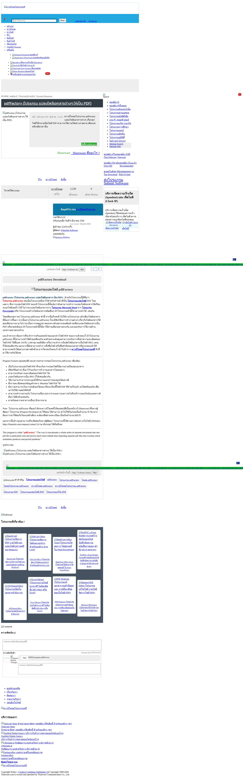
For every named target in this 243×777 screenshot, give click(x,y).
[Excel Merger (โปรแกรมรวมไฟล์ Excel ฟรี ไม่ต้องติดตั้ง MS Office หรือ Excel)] (40, 586)
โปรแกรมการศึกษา (119, 127)
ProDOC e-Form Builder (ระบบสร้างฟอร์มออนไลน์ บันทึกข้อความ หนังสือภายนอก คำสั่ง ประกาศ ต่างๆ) (89, 560)
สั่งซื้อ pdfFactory (89, 144)
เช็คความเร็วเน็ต (111, 228)
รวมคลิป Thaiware (14, 47)
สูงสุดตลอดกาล (126, 173)
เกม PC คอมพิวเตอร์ (119, 120)
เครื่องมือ (10, 50)
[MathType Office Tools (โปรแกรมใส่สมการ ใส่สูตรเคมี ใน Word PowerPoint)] (64, 544)
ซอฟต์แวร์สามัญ (112, 164)
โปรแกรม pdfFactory (69, 480)
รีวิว (8, 35)
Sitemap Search (116, 144)
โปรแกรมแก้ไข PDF (56, 492)
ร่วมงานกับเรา (14, 699)
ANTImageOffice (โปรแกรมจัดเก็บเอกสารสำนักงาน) (15, 611)
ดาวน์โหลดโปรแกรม (85, 209)
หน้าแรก (10, 26)
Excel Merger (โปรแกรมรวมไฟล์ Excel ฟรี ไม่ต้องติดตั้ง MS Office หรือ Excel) (40, 606)
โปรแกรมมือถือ (117, 134)
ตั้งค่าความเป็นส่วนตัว (12, 769)
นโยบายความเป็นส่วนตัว (37, 769)
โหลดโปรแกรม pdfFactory (16, 486)
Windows (66, 237)
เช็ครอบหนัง (11, 44)
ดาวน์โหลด (11, 29)
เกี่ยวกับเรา (12, 692)
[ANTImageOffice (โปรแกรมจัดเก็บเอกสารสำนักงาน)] (15, 589)
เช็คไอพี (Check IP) (27, 65)
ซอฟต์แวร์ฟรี (124, 155)
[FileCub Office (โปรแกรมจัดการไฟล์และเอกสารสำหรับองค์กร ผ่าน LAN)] (40, 543)
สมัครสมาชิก (80, 21)
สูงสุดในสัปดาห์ (111, 173)
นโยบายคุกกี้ (58, 769)
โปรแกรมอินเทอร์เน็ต (119, 109)
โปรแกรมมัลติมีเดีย (118, 116)
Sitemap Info (115, 146)
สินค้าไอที (11, 41)
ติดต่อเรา (11, 695)
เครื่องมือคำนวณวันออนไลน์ (24, 74)
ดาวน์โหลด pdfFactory (42, 486)
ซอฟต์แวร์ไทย (111, 155)
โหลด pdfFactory (89, 480)
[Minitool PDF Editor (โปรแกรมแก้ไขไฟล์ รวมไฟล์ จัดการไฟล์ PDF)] (89, 587)
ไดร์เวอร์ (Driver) (117, 141)
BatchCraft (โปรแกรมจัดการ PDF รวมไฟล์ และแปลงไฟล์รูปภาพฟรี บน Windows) (15, 563)
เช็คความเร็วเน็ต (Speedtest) (31, 62)
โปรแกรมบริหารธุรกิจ (27, 96)
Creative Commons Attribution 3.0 (33, 772)
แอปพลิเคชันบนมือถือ (41, 58)
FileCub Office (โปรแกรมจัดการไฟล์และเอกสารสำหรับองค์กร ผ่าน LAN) (40, 562)
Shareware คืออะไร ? (85, 153)
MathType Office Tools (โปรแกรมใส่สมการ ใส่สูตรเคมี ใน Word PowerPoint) (64, 566)
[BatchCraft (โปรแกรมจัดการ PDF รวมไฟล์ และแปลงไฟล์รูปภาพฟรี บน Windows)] (15, 543)
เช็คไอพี (125, 228)
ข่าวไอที (10, 32)
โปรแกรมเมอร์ (116, 130)
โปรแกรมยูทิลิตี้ (117, 137)
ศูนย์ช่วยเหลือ (13, 688)
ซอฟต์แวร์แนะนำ (128, 164)
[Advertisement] (65, 136)
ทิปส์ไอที (10, 38)
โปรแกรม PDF (11, 492)
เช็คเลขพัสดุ (36, 68)
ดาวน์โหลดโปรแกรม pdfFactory (70, 486)
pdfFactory (52, 479)
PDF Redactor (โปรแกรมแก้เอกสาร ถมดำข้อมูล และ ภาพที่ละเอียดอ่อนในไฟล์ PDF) (64, 606)
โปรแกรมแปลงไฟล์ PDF (32, 492)
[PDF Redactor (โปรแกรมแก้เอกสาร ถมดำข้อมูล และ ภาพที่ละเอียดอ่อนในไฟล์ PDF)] (64, 586)
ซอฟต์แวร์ (33, 55)
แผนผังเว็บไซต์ (14, 702)
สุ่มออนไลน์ (29, 71)
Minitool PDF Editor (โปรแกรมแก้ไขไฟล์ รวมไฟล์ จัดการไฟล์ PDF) (89, 608)
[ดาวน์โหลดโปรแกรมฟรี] (14, 7)
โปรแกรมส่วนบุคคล (119, 113)
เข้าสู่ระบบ (92, 21)
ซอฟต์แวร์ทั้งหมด (117, 106)
